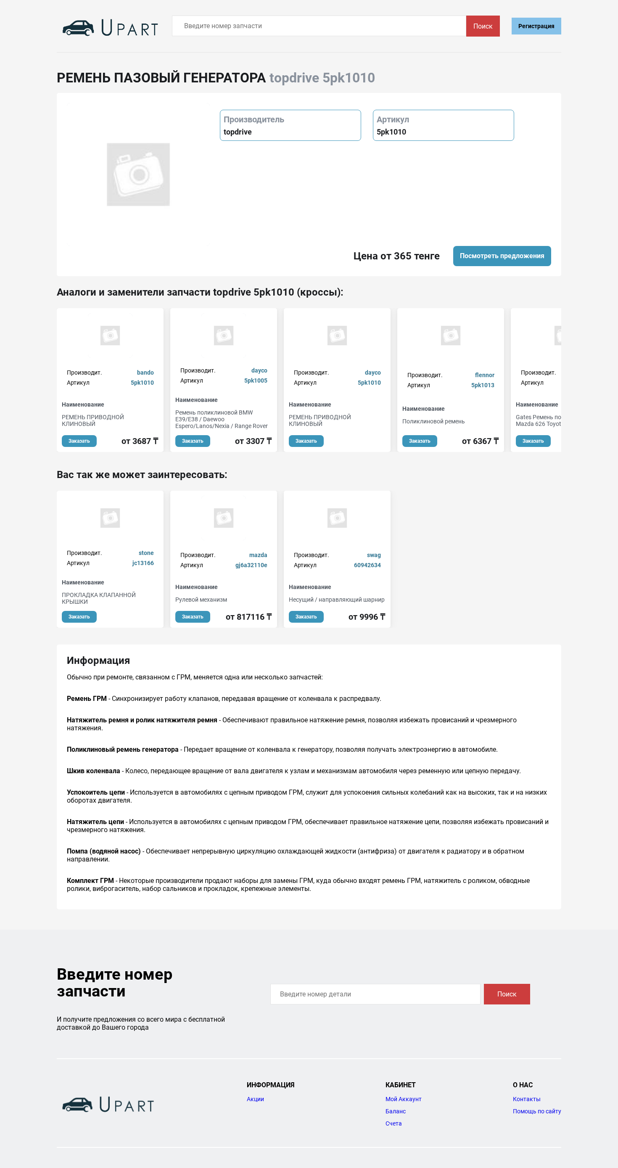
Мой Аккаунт (404, 1099)
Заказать (79, 441)
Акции (255, 1099)
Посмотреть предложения (502, 256)
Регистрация (536, 26)
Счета (394, 1123)
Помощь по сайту (537, 1111)
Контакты (527, 1099)
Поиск (483, 26)
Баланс (396, 1111)
